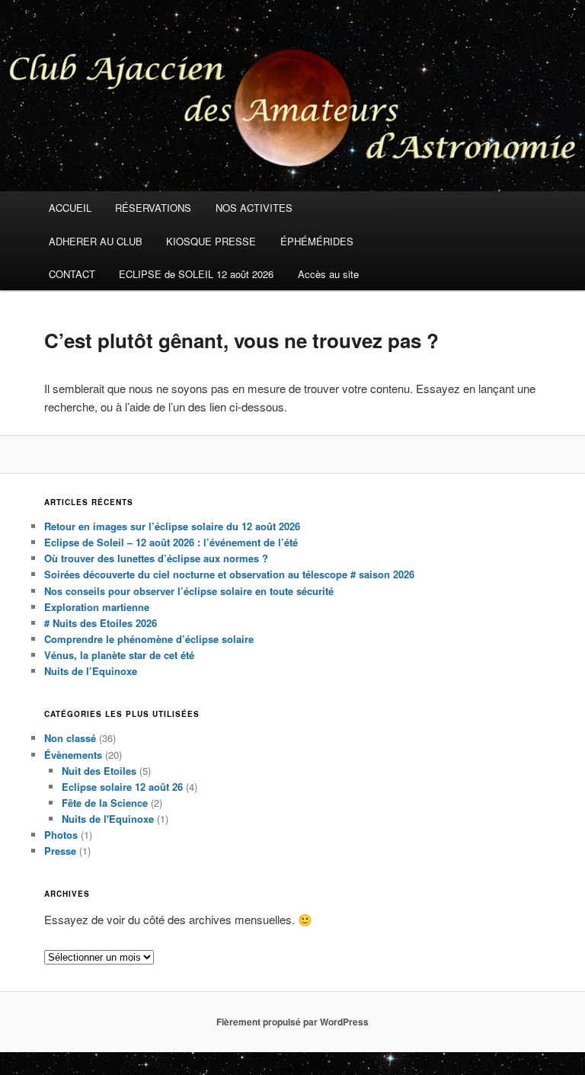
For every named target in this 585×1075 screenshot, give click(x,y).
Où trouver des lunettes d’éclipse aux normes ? (156, 558)
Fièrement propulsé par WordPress (292, 1022)
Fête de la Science (105, 802)
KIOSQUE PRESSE (211, 241)
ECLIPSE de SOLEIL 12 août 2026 (196, 274)
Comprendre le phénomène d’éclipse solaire (149, 639)
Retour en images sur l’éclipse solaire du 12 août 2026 (172, 526)
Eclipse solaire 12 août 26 (122, 786)
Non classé (70, 738)
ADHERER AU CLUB (95, 241)
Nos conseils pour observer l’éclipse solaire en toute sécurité (189, 591)
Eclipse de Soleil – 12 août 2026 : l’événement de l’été (171, 542)
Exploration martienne (96, 607)
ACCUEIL (70, 207)
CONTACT (72, 274)
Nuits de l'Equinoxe (108, 818)
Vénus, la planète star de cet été (119, 655)
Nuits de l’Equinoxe (90, 671)
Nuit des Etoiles (99, 770)
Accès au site (328, 274)
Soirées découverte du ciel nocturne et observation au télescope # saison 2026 (229, 574)
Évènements (73, 754)
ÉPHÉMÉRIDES (316, 241)
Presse (60, 850)
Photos (61, 834)
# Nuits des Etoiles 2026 (100, 623)
